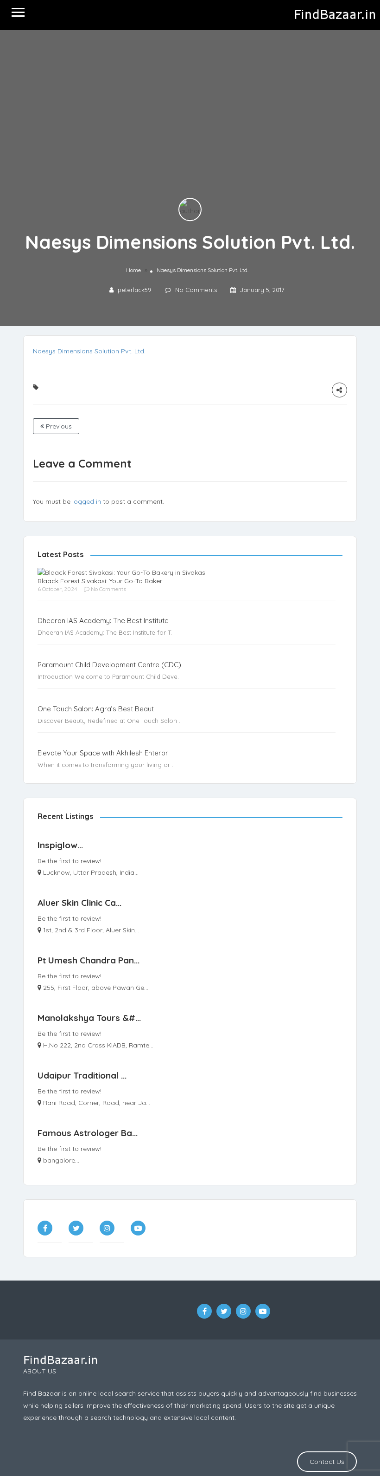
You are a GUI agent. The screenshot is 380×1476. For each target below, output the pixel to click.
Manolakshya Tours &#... (89, 1017)
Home (133, 270)
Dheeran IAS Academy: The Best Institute (103, 620)
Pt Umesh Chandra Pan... (88, 960)
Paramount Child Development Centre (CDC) (109, 665)
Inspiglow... (60, 845)
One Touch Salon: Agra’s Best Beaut (96, 709)
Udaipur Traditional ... (82, 1075)
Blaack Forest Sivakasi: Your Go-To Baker (100, 581)
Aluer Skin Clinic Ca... (79, 902)
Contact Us (327, 1461)
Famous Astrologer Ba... (88, 1132)
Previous (58, 426)
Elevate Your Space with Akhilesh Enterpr (103, 753)
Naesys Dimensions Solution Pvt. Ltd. (89, 351)
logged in (86, 501)
